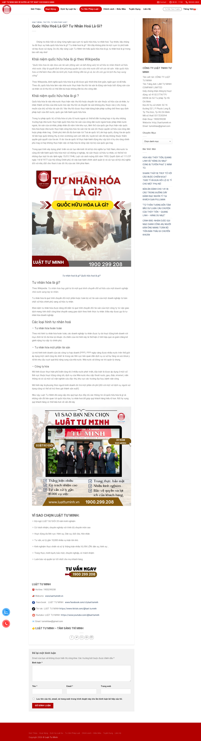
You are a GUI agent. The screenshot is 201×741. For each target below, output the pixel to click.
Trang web (106, 686)
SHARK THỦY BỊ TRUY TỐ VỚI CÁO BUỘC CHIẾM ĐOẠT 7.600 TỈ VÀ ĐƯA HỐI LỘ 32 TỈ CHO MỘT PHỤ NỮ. (157, 178)
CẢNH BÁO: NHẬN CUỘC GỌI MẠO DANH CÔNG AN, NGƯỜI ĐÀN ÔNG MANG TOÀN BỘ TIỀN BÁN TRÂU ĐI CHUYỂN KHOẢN (157, 227)
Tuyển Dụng (134, 9)
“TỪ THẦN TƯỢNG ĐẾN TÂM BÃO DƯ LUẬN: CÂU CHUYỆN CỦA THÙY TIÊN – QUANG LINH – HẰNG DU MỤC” (157, 210)
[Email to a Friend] (81, 637)
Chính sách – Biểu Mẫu (114, 9)
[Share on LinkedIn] (91, 637)
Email (69, 686)
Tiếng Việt (188, 9)
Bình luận (37, 663)
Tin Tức (46, 22)
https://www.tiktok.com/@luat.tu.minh (78, 608)
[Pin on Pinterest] (86, 637)
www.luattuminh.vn (54, 596)
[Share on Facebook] (71, 637)
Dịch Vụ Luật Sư (68, 9)
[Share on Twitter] (76, 637)
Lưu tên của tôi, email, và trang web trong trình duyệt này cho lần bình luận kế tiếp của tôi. (79, 699)
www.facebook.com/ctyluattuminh (81, 602)
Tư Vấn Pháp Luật (90, 9)
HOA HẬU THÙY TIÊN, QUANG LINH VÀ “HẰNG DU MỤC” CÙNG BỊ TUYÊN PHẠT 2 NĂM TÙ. (157, 162)
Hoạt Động (51, 9)
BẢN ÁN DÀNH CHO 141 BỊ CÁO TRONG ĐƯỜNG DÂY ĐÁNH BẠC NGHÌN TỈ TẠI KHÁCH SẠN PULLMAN (155, 194)
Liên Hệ (147, 9)
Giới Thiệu (36, 9)
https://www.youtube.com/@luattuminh (80, 615)
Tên (34, 686)
